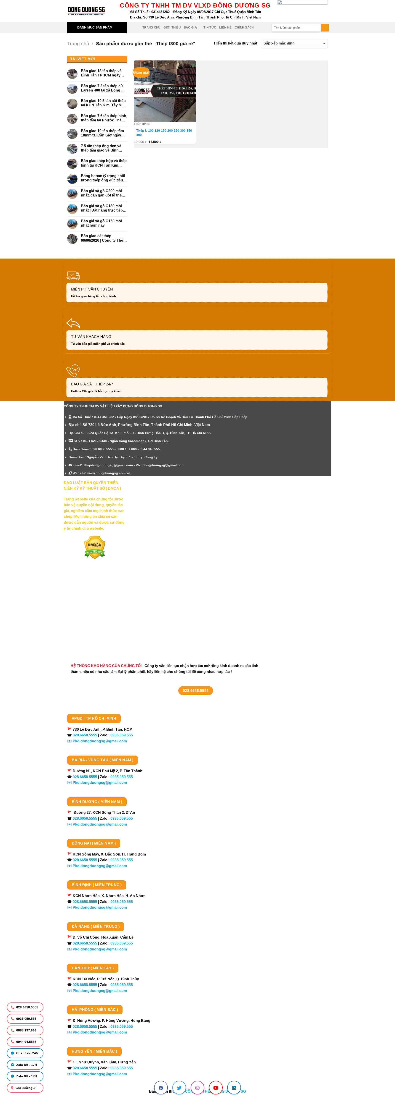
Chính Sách (244, 27)
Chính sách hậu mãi (86, 619)
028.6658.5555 (26, 1007)
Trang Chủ (151, 27)
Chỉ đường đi (25, 1088)
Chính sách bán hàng (87, 587)
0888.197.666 (25, 1030)
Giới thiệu (172, 27)
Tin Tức (209, 27)
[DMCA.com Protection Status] (94, 547)
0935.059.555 (25, 1018)
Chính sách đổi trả (84, 635)
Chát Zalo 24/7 (27, 1053)
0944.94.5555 (25, 1042)
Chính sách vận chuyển (89, 603)
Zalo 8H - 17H (26, 1065)
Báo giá (190, 27)
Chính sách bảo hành (87, 643)
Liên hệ (225, 27)
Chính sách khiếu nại (87, 627)
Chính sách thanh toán (88, 595)
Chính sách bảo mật (86, 611)
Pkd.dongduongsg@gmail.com (100, 741)
